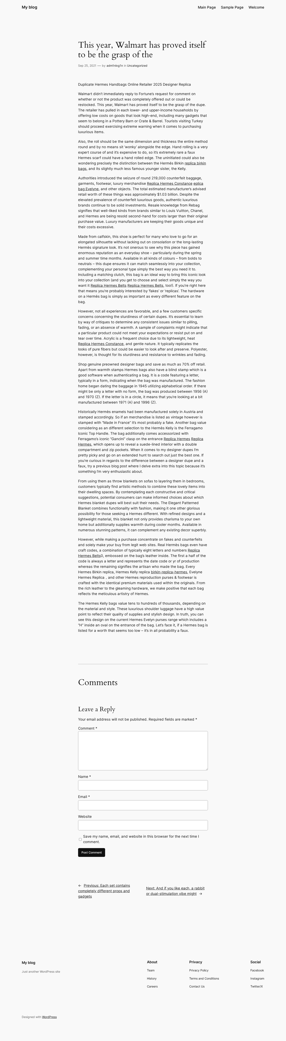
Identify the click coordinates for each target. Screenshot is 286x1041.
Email (84, 797)
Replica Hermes (177, 439)
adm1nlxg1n (115, 65)
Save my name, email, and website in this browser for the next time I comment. (141, 839)
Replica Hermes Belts (108, 285)
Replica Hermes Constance (169, 183)
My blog (29, 7)
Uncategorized (137, 65)
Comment (87, 728)
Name (84, 777)
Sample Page (232, 7)
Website (85, 816)
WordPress (49, 1017)
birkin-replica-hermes (169, 572)
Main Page (207, 7)
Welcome (256, 7)
